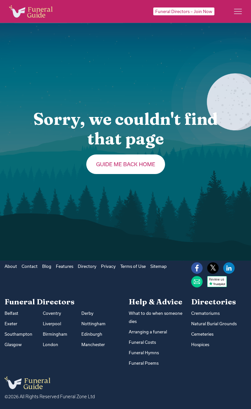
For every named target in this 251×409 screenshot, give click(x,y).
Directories (213, 301)
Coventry (52, 313)
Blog (46, 266)
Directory (87, 266)
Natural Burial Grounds (214, 323)
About (11, 266)
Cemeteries (202, 334)
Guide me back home (125, 164)
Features (64, 266)
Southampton (18, 334)
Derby (87, 313)
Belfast (11, 313)
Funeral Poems (144, 363)
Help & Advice (155, 301)
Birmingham (55, 334)
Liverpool (52, 323)
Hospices (200, 344)
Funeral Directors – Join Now (183, 11)
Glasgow (13, 344)
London (50, 344)
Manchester (93, 344)
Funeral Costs (142, 342)
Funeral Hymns (144, 352)
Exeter (11, 323)
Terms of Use (133, 266)
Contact (30, 266)
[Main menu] (238, 11)
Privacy (108, 266)
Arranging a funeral (148, 331)
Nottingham (93, 323)
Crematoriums (205, 313)
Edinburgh (91, 334)
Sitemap (158, 266)
